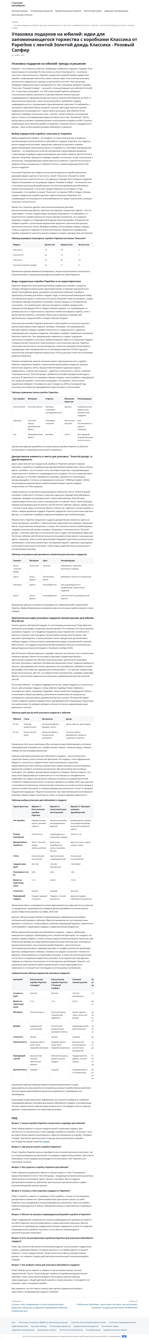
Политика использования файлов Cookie (88, 1322)
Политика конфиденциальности (122, 1322)
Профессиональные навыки (115, 1330)
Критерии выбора (20, 11)
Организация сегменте (22, 15)
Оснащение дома (93, 1330)
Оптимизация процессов (41, 11)
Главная (15, 22)
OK (124, 1336)
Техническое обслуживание (71, 1330)
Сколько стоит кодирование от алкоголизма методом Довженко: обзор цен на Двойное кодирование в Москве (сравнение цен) (39, 1306)
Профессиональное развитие (68, 11)
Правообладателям (20, 1326)
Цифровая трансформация (116, 11)
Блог (13, 1322)
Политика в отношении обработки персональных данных (43, 1322)
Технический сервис (93, 11)
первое (46, 1141)
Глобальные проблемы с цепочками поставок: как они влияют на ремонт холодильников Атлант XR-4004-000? (106, 1304)
